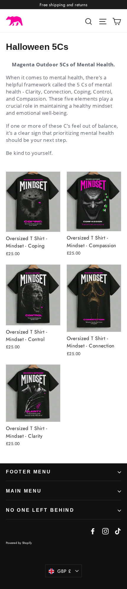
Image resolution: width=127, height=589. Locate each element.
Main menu (24, 490)
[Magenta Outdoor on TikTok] (118, 531)
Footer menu (28, 471)
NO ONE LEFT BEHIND (40, 510)
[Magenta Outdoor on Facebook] (92, 531)
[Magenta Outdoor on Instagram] (105, 531)
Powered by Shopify (19, 543)
